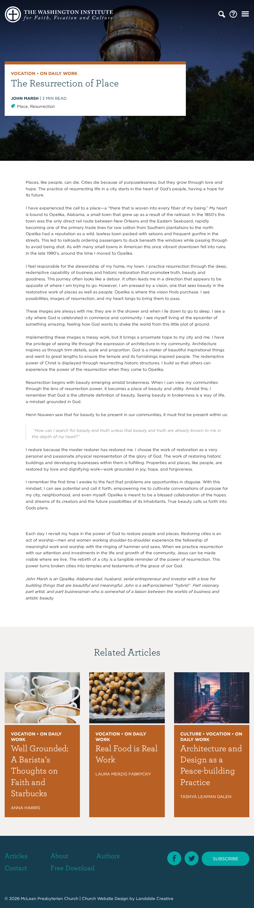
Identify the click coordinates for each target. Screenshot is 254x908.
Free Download (72, 867)
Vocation (23, 73)
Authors (108, 855)
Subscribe (225, 858)
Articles (16, 855)
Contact (16, 867)
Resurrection (42, 106)
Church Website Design (105, 898)
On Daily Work (58, 73)
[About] (233, 14)
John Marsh (25, 98)
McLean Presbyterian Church (49, 898)
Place (22, 106)
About (59, 855)
